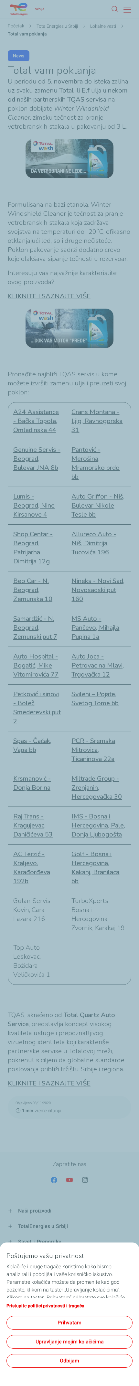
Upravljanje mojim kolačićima (70, 1342)
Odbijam (69, 1361)
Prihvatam (69, 1323)
